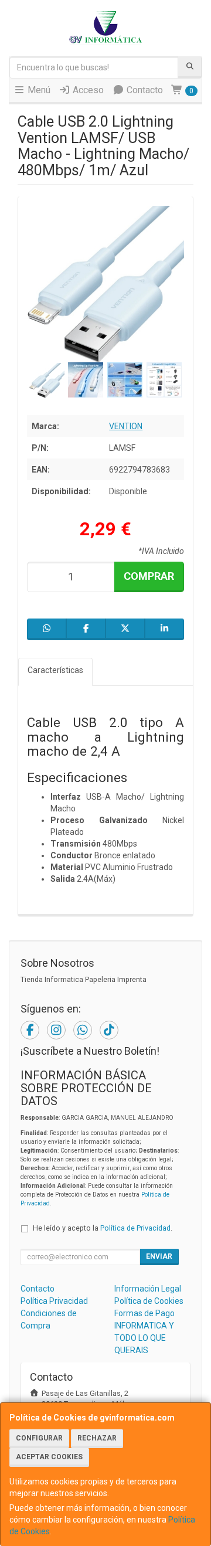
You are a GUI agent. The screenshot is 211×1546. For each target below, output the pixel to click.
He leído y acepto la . (102, 1228)
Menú (37, 90)
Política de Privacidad (135, 1228)
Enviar (159, 1256)
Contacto (143, 90)
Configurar (39, 1438)
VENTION (125, 426)
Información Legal (147, 1288)
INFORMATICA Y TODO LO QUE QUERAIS (144, 1338)
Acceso (87, 90)
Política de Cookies (148, 1301)
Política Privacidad (54, 1301)
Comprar (149, 576)
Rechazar (97, 1438)
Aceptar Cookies (49, 1457)
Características (55, 670)
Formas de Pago (144, 1313)
